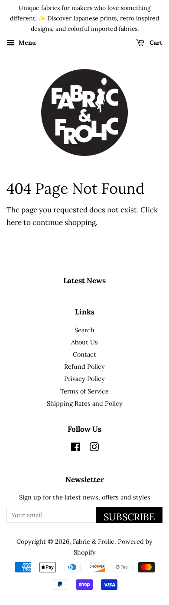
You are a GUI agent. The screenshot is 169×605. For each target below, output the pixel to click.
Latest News (84, 280)
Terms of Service (84, 391)
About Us (84, 342)
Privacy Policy (84, 378)
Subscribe (129, 517)
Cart (155, 43)
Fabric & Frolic (93, 541)
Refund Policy (84, 366)
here (14, 222)
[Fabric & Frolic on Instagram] (94, 448)
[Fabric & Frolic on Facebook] (76, 448)
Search (84, 330)
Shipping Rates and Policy (85, 403)
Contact (84, 354)
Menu (26, 43)
